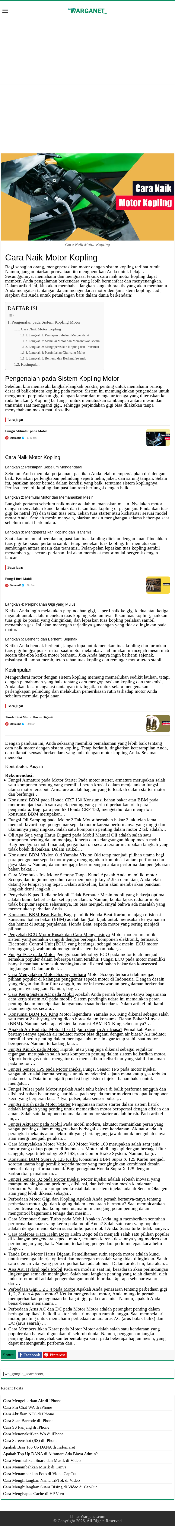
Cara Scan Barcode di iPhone (28, 1420)
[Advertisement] (87, 50)
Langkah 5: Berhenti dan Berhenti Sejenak (57, 358)
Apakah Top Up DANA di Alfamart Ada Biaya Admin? (50, 1453)
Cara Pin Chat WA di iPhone (27, 1407)
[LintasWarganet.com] (87, 10)
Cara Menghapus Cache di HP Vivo (33, 1493)
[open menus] (5, 11)
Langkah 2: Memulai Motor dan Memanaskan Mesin (64, 341)
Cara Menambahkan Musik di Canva (34, 1467)
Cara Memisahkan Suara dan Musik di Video (42, 1460)
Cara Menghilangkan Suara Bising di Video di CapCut (50, 1486)
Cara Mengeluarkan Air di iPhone (32, 1400)
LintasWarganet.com (87, 1516)
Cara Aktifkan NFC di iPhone (28, 1414)
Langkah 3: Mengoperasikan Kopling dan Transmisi (64, 347)
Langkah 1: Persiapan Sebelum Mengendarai (59, 335)
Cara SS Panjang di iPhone (26, 1427)
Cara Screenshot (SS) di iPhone (30, 1440)
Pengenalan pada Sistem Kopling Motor (46, 322)
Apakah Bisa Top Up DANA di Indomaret (39, 1447)
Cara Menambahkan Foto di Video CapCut (40, 1473)
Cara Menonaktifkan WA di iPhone (33, 1433)
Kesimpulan (30, 364)
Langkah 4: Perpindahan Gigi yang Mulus (57, 352)
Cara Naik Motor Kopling (41, 329)
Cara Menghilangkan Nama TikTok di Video (41, 1480)
